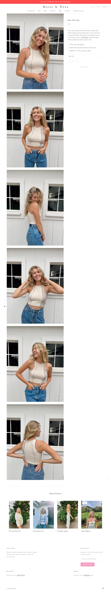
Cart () (105, 7)
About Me (67, 11)
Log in (92, 6)
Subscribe (87, 564)
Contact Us (53, 11)
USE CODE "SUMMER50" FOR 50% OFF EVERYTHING (56, 1)
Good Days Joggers (62, 531)
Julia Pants (85, 37)
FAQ (60, 11)
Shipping (86, 575)
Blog (45, 11)
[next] (106, 516)
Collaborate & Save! (78, 11)
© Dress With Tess (11, 588)
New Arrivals (31, 11)
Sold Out (84, 67)
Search (98, 6)
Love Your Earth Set (15, 531)
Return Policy (21, 575)
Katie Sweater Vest (38, 531)
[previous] (5, 516)
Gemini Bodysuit (86, 531)
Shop (39, 11)
